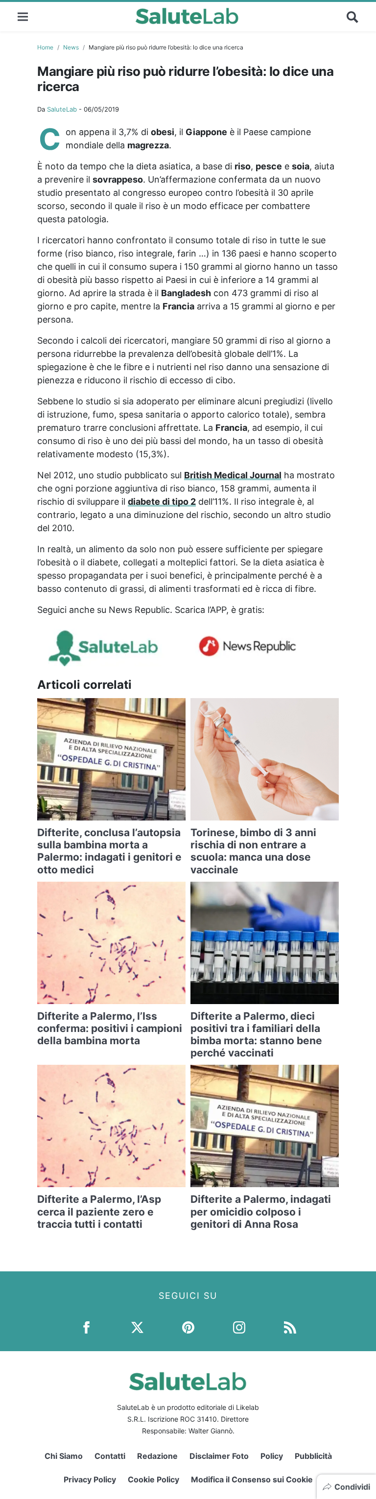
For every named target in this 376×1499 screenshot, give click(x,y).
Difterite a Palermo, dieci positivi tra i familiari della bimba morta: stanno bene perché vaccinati (256, 1034)
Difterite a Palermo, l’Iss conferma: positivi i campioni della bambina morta (109, 1028)
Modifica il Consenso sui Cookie (252, 1479)
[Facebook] (86, 1326)
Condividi (352, 1487)
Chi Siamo (64, 1456)
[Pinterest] (188, 1326)
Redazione (157, 1456)
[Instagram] (239, 1326)
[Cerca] (352, 16)
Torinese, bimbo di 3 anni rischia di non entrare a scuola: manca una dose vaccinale (253, 851)
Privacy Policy (90, 1479)
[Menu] (23, 16)
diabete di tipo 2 (162, 501)
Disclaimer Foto (219, 1456)
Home (45, 47)
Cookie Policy (153, 1479)
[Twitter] (137, 1326)
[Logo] (187, 16)
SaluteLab (62, 109)
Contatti (109, 1456)
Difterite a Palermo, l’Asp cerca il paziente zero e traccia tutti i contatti (99, 1211)
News (71, 47)
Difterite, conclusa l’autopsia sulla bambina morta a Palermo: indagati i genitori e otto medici (109, 851)
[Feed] (290, 1326)
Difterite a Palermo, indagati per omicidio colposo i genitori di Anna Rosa (260, 1211)
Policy (271, 1456)
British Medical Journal (233, 475)
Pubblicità (313, 1456)
